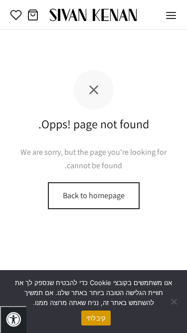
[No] (175, 302)
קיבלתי (96, 318)
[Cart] (33, 15)
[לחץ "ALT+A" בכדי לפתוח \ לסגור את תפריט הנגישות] (13, 319)
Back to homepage (94, 195)
